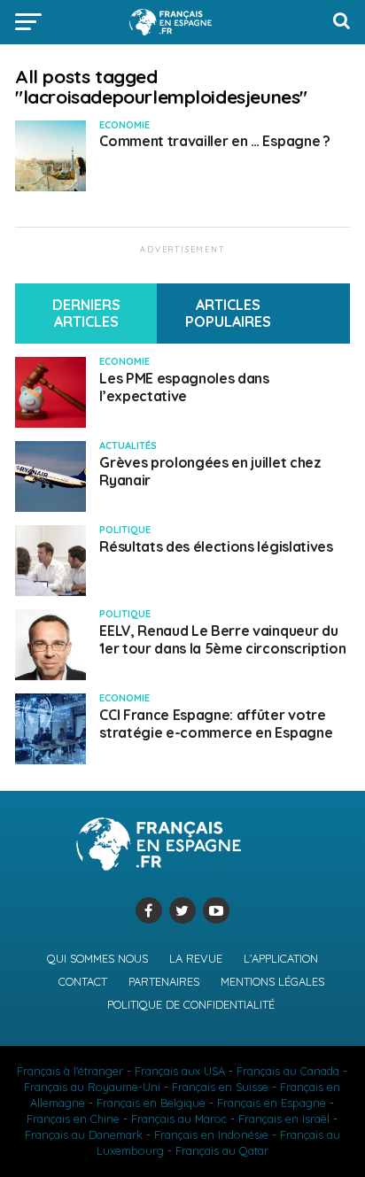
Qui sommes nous (97, 958)
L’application (281, 958)
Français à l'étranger (70, 1071)
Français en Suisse (220, 1087)
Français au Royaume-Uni (92, 1087)
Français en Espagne (271, 1103)
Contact (82, 981)
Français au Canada (288, 1071)
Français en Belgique (151, 1103)
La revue (195, 958)
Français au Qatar (221, 1150)
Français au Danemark (84, 1134)
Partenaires (163, 981)
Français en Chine (73, 1118)
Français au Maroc (179, 1118)
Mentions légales (272, 981)
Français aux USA (180, 1071)
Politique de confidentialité (191, 1004)
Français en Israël (284, 1118)
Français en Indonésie (211, 1134)
